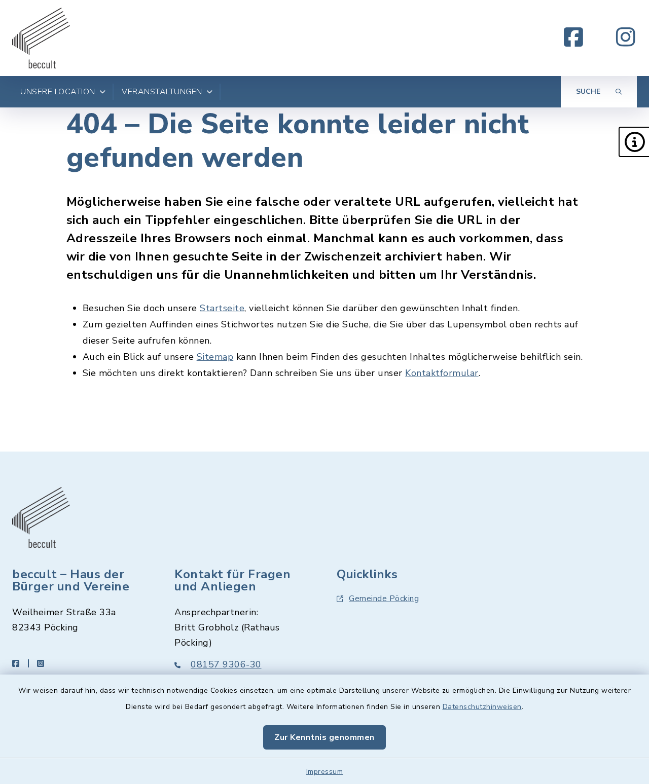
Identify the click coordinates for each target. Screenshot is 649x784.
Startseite (222, 308)
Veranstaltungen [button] (162, 91)
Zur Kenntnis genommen (324, 737)
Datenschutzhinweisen (482, 707)
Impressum (324, 771)
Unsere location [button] (57, 91)
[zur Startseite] (41, 38)
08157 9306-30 (226, 664)
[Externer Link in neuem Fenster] (574, 38)
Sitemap (215, 357)
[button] (634, 142)
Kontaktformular (442, 373)
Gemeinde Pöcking (384, 598)
